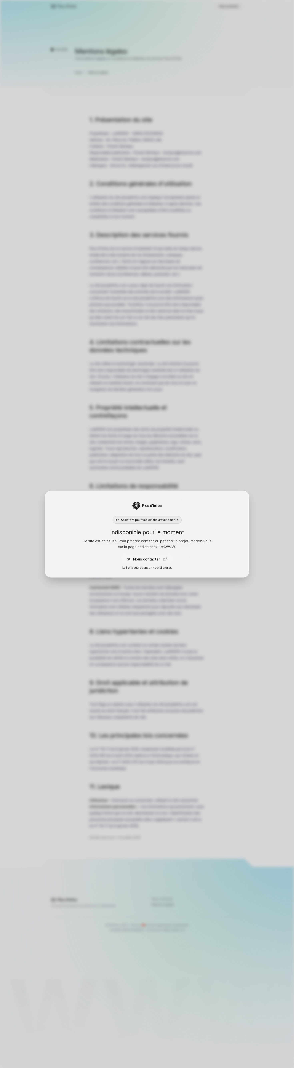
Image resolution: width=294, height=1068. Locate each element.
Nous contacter (146, 559)
